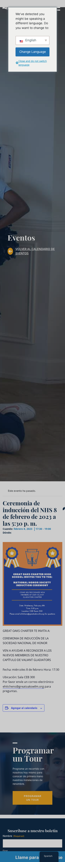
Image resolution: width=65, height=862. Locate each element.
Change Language (32, 52)
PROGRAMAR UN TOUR (32, 797)
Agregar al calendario (24, 708)
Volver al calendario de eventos (35, 251)
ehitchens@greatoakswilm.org (23, 686)
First (5, 850)
